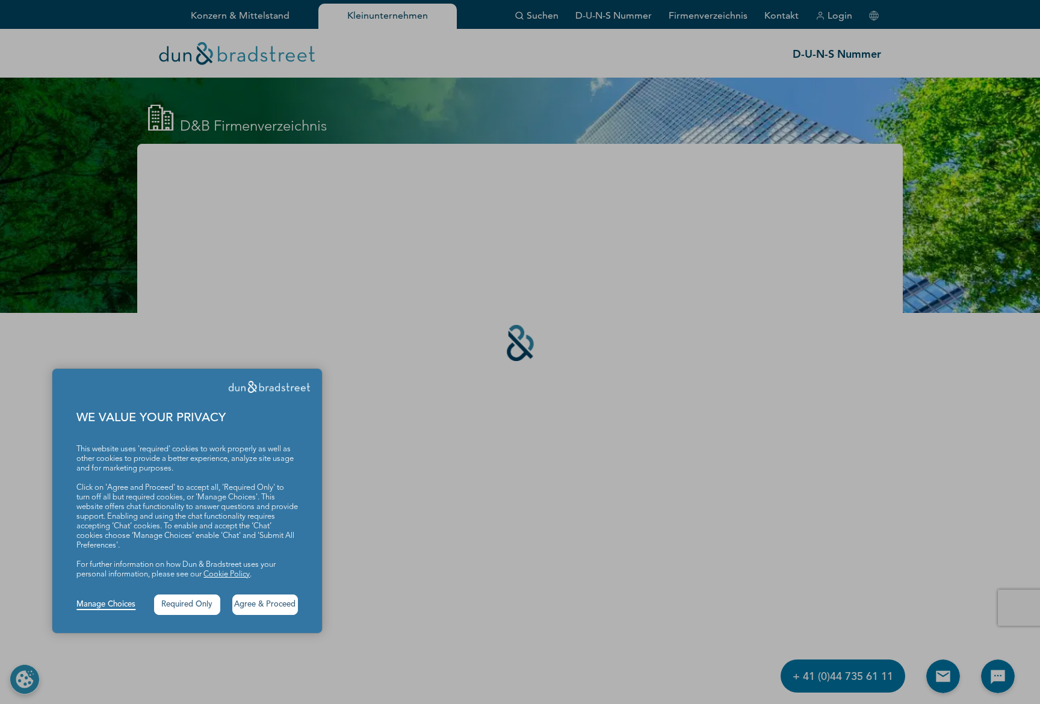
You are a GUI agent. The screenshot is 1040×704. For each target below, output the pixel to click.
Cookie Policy (226, 574)
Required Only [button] (186, 604)
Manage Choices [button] (105, 604)
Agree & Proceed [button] (265, 604)
